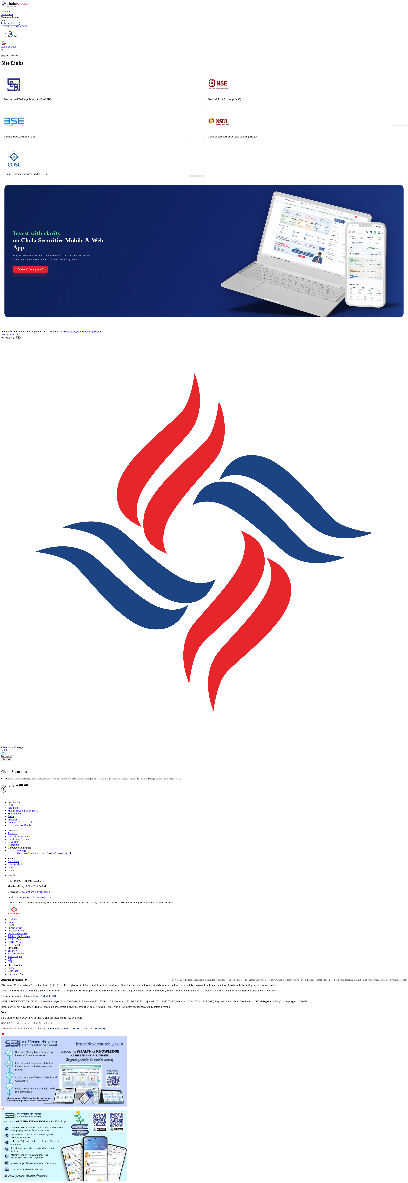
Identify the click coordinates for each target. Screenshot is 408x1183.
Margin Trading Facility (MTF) (23, 810)
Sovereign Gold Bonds (19, 825)
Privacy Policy (15, 927)
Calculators (13, 842)
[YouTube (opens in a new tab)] (20, 785)
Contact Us (13, 844)
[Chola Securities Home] (14, 6)
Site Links (13, 947)
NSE (10, 962)
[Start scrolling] (26, 979)
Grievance (13, 970)
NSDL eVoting (15, 942)
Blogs (11, 870)
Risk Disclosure (16, 953)
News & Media (15, 864)
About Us (13, 833)
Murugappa (22, 850)
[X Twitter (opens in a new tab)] (22, 785)
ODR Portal (14, 945)
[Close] (3, 1034)
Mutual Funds (15, 813)
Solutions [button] (6, 11)
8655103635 (43, 891)
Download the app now (29, 269)
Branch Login (15, 956)
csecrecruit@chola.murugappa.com (83, 331)
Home (3, 55)
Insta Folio (13, 807)
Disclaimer (13, 919)
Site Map (12, 950)
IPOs (10, 805)
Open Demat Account (19, 836)
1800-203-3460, (28, 891)
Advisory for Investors (19, 936)
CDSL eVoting (15, 939)
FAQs (11, 924)
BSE (10, 959)
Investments (7, 14)
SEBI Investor (15, 965)
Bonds (11, 816)
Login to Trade (10, 23)
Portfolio (12, 36)
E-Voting (196, 179)
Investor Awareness (17, 933)
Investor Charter (16, 930)
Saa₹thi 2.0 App (16, 974)
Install (4, 750)
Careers (11, 867)
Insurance (12, 819)
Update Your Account (18, 839)
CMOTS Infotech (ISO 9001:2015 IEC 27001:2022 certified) (72, 1028)
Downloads (13, 861)
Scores (11, 922)
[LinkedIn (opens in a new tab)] (17, 785)
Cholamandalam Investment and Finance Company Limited (44, 853)
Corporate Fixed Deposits (20, 822)
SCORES (28, 990)
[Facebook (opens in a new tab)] (27, 785)
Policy (11, 968)
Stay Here (7, 759)
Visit (196, 105)
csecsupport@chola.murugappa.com (33, 897)
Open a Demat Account (16, 26)
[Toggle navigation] (2, 50)
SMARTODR (48, 996)
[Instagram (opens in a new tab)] (25, 785)
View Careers (8, 334)
